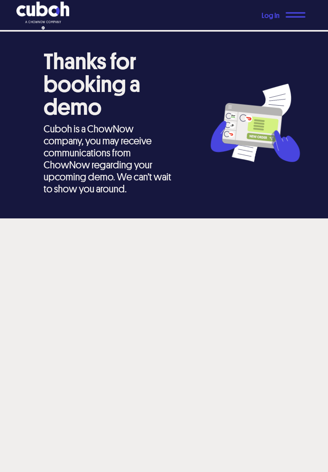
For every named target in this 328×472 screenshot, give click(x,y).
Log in (271, 15)
